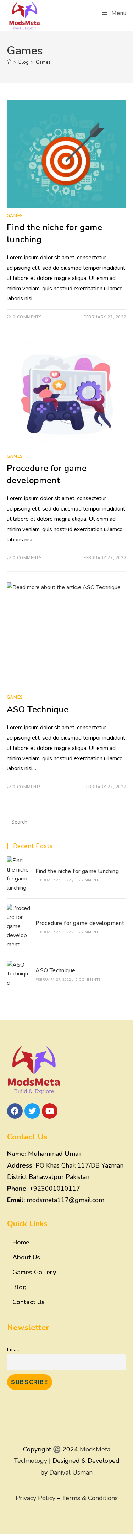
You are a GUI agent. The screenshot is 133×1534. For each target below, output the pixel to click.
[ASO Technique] (19, 974)
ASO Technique (38, 709)
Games (43, 62)
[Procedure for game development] (19, 927)
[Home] (9, 62)
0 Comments (27, 317)
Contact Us (28, 1302)
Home (20, 1242)
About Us (26, 1257)
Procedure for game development (47, 474)
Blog (19, 1287)
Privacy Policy (35, 1498)
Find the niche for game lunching (77, 871)
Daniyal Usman (71, 1472)
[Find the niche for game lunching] (19, 874)
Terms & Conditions (90, 1498)
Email (13, 1349)
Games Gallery (34, 1272)
